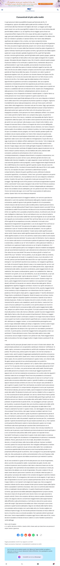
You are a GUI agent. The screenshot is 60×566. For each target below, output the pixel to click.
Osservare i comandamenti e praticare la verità (28, 544)
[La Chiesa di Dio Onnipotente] (30, 9)
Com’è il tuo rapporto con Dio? (24, 542)
